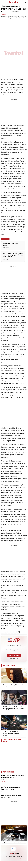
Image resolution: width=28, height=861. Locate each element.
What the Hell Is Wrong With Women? (12, 685)
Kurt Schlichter (6, 687)
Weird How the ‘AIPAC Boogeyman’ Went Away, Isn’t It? (13, 776)
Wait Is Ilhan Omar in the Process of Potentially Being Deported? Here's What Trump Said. (14, 708)
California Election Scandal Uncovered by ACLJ (10, 788)
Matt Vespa (5, 712)
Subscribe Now (14, 658)
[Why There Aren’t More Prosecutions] (14, 833)
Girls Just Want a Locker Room (11, 795)
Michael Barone (5, 12)
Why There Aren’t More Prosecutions (12, 842)
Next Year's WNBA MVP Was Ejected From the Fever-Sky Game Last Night (13, 732)
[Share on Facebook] (9, 632)
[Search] (25, 2)
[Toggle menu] (2, 2)
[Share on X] (2, 632)
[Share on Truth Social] (5, 632)
